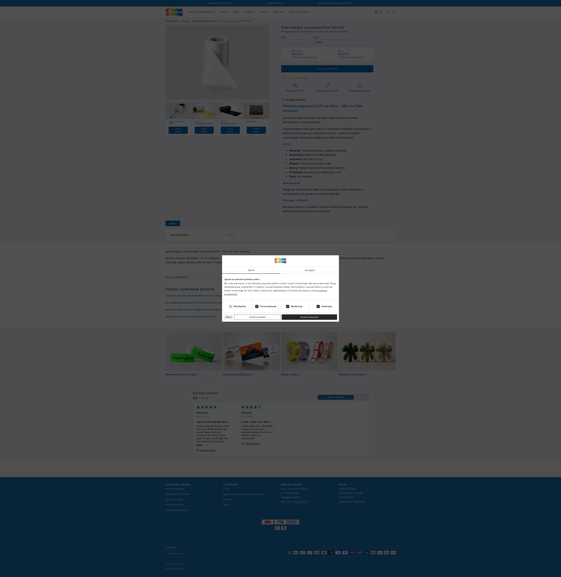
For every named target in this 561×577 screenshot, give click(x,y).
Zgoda (251, 270)
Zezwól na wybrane (257, 317)
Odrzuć (229, 317)
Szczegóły (310, 270)
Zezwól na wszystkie (309, 317)
